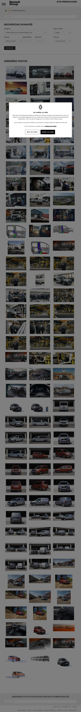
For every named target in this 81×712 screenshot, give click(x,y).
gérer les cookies (32, 132)
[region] (40, 119)
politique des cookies (50, 126)
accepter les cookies (48, 132)
